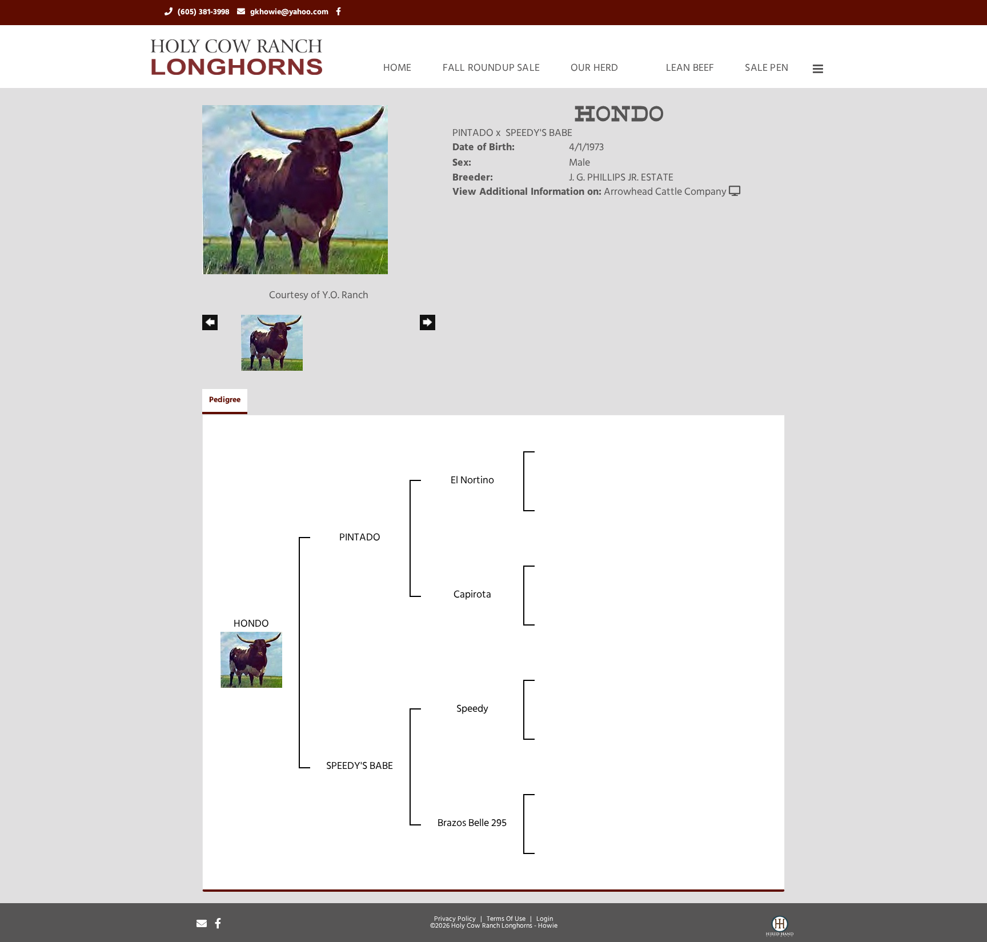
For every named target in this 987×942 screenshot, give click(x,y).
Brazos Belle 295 (472, 824)
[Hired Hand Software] (779, 928)
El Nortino (472, 481)
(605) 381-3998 (205, 12)
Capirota (472, 595)
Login (544, 919)
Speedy (472, 709)
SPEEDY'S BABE (538, 134)
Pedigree (224, 400)
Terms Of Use (506, 919)
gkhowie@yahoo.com (290, 12)
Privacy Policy (455, 919)
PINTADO (473, 134)
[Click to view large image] (295, 190)
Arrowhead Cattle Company (665, 192)
